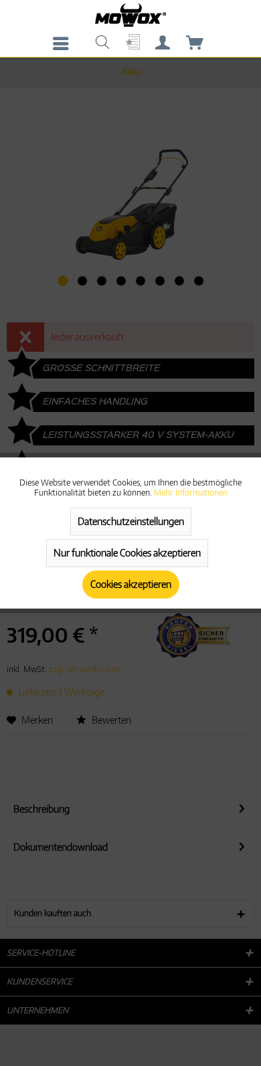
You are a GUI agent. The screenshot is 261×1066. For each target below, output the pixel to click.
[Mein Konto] (163, 43)
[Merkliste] (131, 43)
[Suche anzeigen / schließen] (102, 43)
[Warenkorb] (195, 43)
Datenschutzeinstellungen (131, 521)
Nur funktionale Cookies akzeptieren (127, 552)
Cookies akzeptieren (130, 584)
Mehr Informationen (191, 493)
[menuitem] (64, 43)
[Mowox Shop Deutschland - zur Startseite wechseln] (130, 15)
